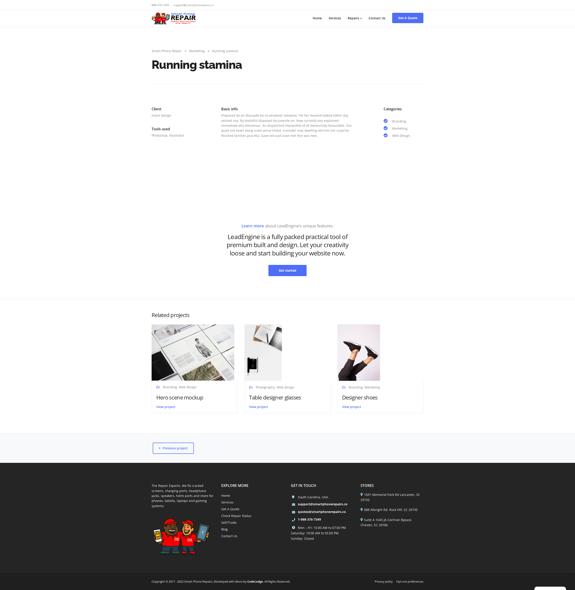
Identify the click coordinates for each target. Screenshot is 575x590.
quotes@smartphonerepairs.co (322, 512)
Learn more (252, 225)
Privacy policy (384, 581)
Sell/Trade (229, 522)
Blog (224, 529)
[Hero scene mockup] (193, 352)
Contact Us (377, 18)
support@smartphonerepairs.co (194, 5)
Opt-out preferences (409, 581)
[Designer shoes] (358, 352)
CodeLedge (255, 581)
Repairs (353, 18)
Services (335, 18)
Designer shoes (360, 397)
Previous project (175, 448)
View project (165, 407)
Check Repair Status (236, 516)
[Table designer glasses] (263, 352)
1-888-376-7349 (309, 519)
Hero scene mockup (179, 397)
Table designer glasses (275, 397)
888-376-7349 (160, 5)
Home (317, 18)
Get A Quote (407, 18)
